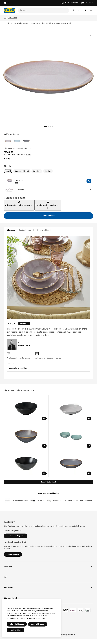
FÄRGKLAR (17, 179)
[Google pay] (88, 610)
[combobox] (43, 10)
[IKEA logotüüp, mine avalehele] (9, 10)
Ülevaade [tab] (11, 230)
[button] (20, 355)
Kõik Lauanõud (86, 500)
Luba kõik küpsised (16, 624)
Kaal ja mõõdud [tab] (44, 230)
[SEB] (66, 610)
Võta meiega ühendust (67, 635)
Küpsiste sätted (15, 630)
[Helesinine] (17, 141)
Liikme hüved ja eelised (13, 530)
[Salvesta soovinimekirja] (90, 34)
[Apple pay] (80, 610)
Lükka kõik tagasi (37, 624)
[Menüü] (90, 10)
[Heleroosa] (8, 141)
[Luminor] (73, 610)
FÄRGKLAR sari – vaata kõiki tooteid (18, 148)
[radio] (8, 171)
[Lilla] (26, 141)
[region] (48, 76)
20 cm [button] (28, 154)
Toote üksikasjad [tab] (26, 230)
